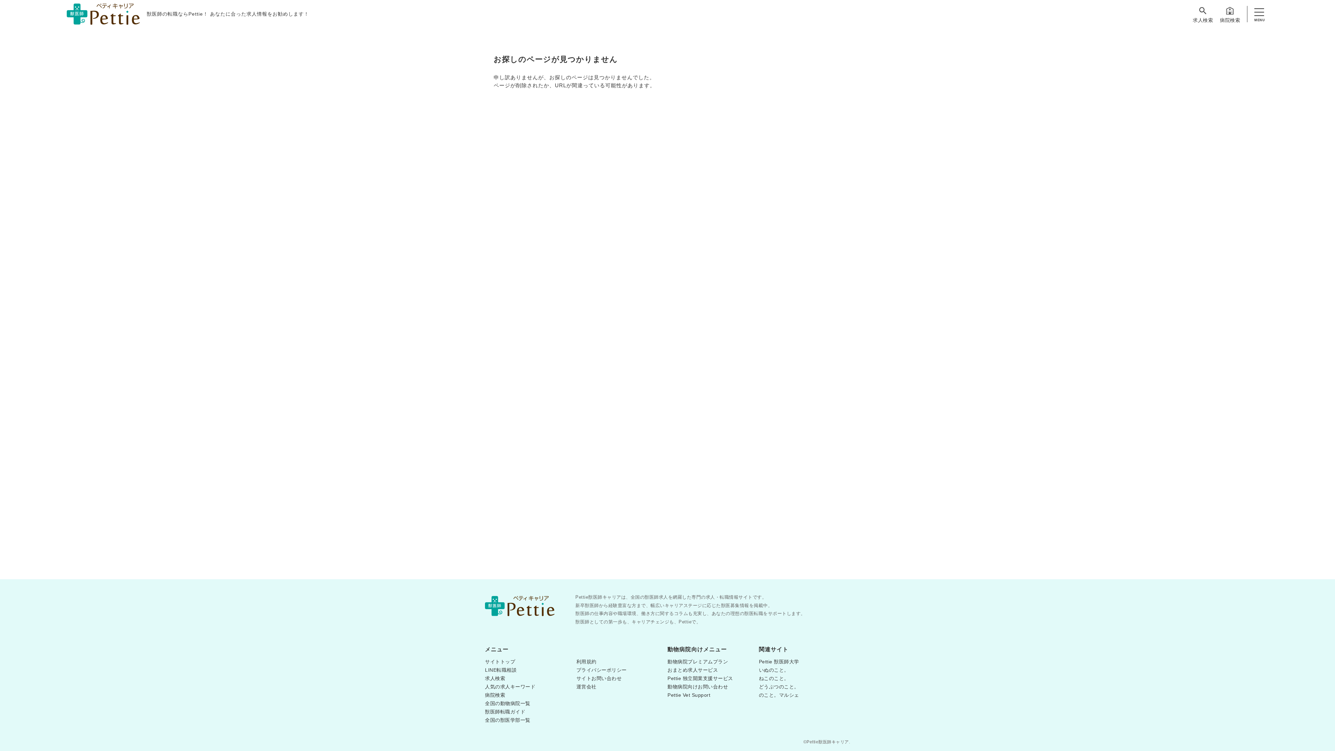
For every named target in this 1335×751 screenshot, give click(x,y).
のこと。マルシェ (779, 695)
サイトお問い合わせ (599, 678)
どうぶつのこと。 (779, 686)
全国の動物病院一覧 (508, 703)
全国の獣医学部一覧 (508, 720)
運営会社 (586, 686)
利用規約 (586, 661)
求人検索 (1203, 20)
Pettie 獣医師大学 (779, 661)
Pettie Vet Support (689, 695)
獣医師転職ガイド (505, 711)
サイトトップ (500, 661)
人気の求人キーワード (510, 686)
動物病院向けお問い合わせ (698, 686)
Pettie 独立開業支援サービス (700, 678)
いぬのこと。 (774, 670)
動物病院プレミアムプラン (698, 661)
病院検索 (1230, 20)
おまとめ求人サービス (693, 670)
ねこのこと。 (774, 678)
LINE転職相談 (501, 670)
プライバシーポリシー (601, 670)
